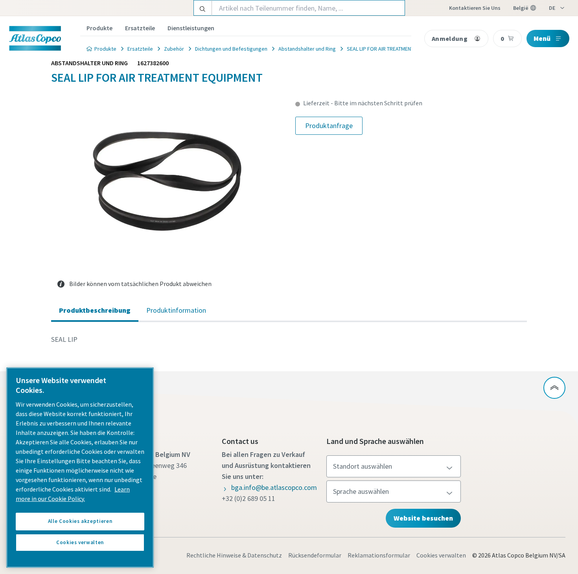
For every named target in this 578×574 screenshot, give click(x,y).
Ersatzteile (140, 28)
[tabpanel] (289, 339)
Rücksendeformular (314, 555)
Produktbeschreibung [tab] (95, 310)
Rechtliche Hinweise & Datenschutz (234, 555)
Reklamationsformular (379, 555)
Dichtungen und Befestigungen (231, 48)
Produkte (99, 28)
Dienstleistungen (191, 28)
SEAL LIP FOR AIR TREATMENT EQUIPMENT (394, 48)
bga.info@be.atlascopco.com (274, 487)
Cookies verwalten (441, 555)
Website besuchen (423, 518)
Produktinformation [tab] (176, 310)
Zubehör (174, 48)
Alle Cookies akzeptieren (80, 521)
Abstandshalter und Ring (307, 48)
